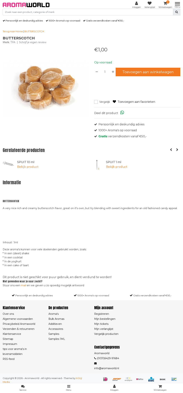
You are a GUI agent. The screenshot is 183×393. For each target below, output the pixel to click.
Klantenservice (12, 334)
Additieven (55, 324)
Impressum (10, 344)
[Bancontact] (175, 381)
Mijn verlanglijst (103, 329)
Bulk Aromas (56, 318)
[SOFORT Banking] (118, 381)
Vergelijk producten (106, 334)
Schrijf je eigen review (32, 42)
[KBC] (152, 381)
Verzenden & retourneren (18, 329)
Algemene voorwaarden (18, 318)
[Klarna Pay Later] (129, 381)
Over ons (8, 313)
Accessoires (55, 329)
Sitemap (8, 339)
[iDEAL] (106, 381)
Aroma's (53, 313)
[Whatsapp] (122, 113)
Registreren (101, 313)
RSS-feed (8, 359)
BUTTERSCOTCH (34, 31)
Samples (53, 334)
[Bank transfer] (164, 381)
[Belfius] (141, 381)
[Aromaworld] (26, 5)
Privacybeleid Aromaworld (19, 324)
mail (23, 285)
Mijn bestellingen (104, 318)
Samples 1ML (56, 339)
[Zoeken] (176, 12)
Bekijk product (28, 166)
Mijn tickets (101, 324)
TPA (12, 42)
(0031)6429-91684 (107, 358)
